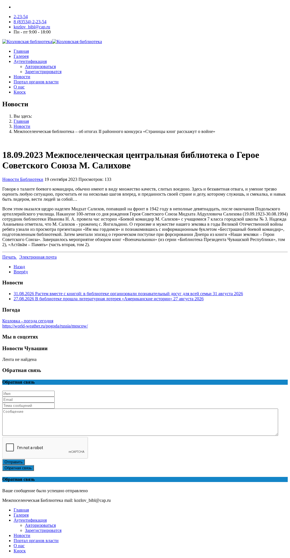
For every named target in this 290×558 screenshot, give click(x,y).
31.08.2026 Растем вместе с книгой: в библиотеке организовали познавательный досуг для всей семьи (128, 293)
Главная (21, 51)
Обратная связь (18, 468)
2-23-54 (21, 16)
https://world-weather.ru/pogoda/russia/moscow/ (45, 326)
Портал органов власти (36, 81)
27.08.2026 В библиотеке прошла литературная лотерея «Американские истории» (109, 298)
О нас (19, 86)
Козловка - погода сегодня (27, 320)
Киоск (20, 92)
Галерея (21, 56)
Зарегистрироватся (43, 71)
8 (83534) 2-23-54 (30, 21)
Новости (22, 76)
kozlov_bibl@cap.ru (32, 26)
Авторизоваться (40, 66)
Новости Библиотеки (22, 179)
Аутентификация (30, 61)
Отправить (14, 462)
